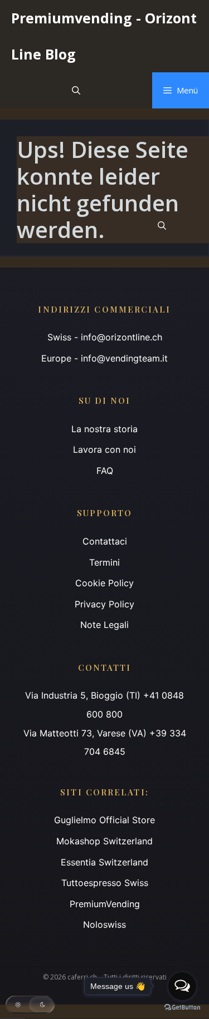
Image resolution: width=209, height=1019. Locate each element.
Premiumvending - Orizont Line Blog (104, 35)
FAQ (104, 470)
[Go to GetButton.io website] (182, 1007)
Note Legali (104, 624)
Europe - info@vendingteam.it (104, 358)
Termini (104, 562)
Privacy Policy (104, 604)
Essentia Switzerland (104, 862)
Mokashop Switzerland (104, 841)
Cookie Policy (104, 582)
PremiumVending (105, 903)
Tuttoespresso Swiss (104, 882)
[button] (76, 90)
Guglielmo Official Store (104, 819)
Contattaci (104, 541)
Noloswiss (104, 924)
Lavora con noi (104, 449)
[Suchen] (162, 225)
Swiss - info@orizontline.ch (104, 337)
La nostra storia (104, 428)
